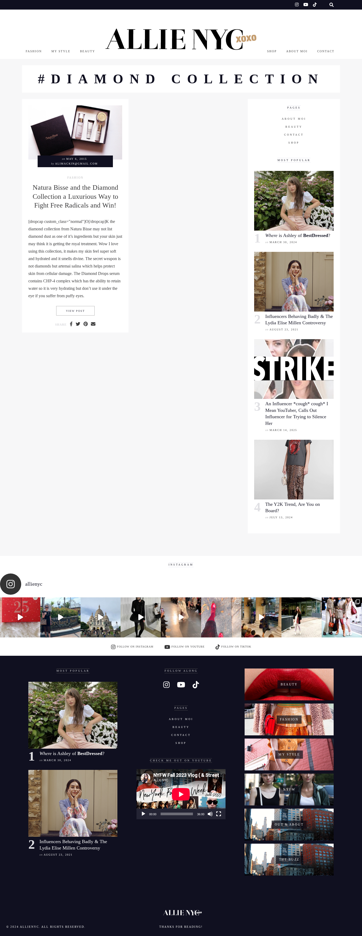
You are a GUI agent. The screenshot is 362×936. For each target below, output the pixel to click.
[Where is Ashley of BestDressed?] (294, 201)
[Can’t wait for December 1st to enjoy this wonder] (20, 617)
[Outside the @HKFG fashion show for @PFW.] (301, 617)
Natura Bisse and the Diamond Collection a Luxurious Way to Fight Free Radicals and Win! (75, 196)
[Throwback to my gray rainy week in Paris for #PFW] (141, 617)
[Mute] (210, 814)
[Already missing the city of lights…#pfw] (221, 617)
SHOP (272, 51)
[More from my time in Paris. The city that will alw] (101, 617)
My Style (60, 51)
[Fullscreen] (218, 814)
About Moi (297, 51)
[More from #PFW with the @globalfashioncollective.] (181, 617)
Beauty (87, 51)
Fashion (34, 51)
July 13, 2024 (281, 517)
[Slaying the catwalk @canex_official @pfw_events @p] (261, 617)
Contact (325, 51)
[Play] (143, 814)
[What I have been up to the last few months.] (60, 617)
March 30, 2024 (283, 242)
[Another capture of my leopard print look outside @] (342, 617)
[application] (181, 794)
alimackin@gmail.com (76, 163)
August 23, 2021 (284, 329)
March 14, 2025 (283, 430)
